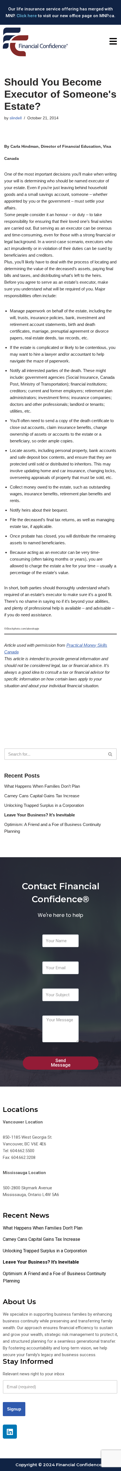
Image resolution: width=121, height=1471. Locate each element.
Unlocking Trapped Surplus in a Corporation (44, 805)
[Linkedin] (10, 1432)
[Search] (110, 754)
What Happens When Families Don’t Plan (42, 786)
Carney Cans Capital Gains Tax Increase (41, 795)
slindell (16, 118)
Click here (27, 15)
